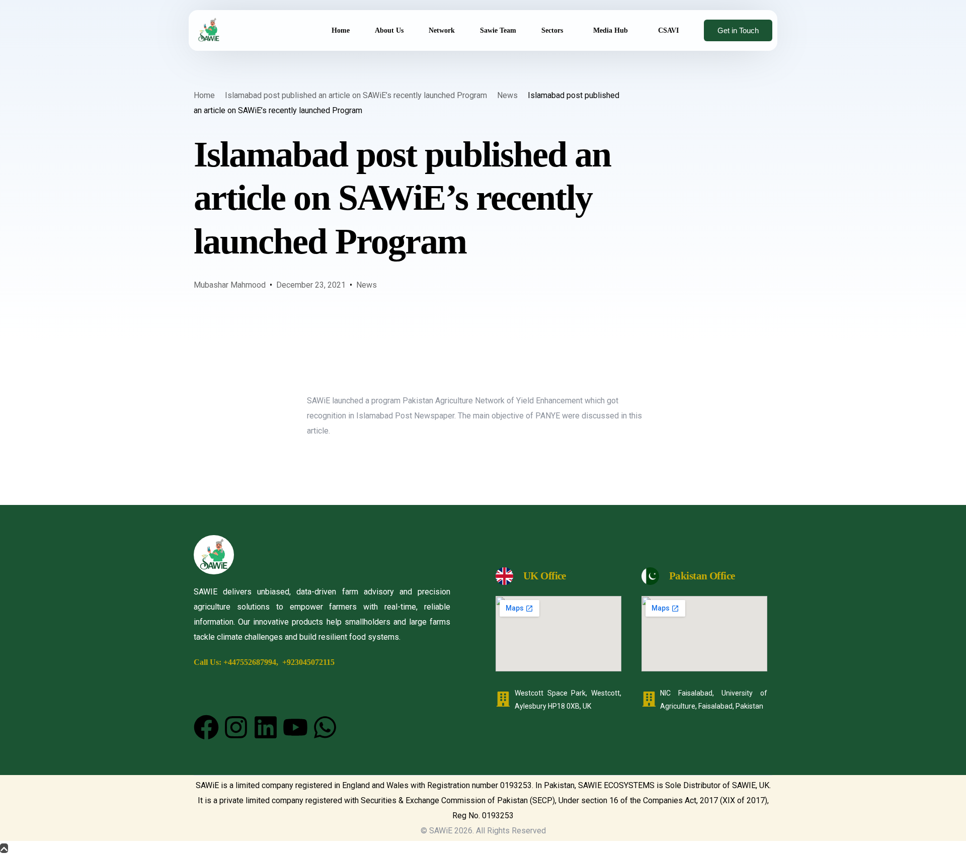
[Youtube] (295, 727)
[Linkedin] (265, 727)
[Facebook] (206, 727)
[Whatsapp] (325, 727)
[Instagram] (236, 727)
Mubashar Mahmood (230, 285)
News (366, 285)
